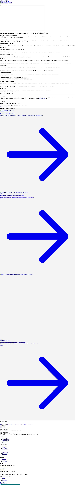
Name (1, 434)
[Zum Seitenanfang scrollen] (1, 426)
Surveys (3, 455)
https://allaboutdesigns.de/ (42, 98)
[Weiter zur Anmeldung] (13, 433)
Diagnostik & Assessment (5, 440)
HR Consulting (4, 441)
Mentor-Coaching (4, 448)
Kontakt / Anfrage (4, 460)
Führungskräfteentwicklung (6, 439)
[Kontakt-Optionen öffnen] (3, 426)
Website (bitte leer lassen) (3, 432)
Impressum (3, 478)
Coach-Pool (3, 442)
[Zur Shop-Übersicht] (0, 4)
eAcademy (3, 447)
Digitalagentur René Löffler (4, 483)
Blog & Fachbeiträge (5, 453)
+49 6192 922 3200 (4, 468)
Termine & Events (4, 454)
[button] (37, 485)
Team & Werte (4, 459)
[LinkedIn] (7, 1)
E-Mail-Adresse (2, 433)
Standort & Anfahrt (4, 461)
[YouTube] (8, 1)
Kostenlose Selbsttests (5, 452)
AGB (3, 479)
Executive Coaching (5, 438)
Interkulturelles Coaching (5, 449)
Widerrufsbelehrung (5, 480)
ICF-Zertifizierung (4, 446)
